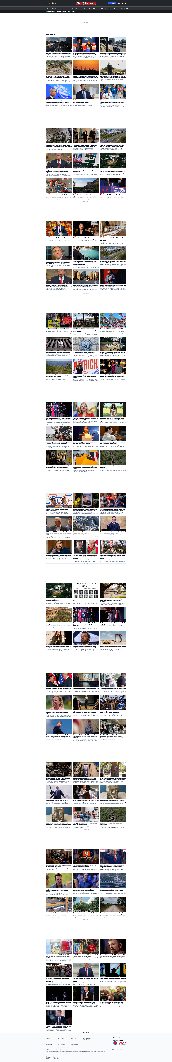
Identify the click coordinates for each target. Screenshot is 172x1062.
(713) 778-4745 (65, 1047)
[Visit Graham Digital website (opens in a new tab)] (56, 1057)
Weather (64, 8)
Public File (48, 1042)
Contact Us (48, 1038)
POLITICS (50, 35)
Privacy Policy (85, 1042)
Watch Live (55, 8)
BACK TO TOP (86, 1032)
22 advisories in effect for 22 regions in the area (65, 11)
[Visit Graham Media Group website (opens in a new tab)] (49, 1057)
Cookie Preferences (74, 1044)
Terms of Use (72, 1042)
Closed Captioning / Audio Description (87, 1039)
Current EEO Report (62, 1042)
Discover (103, 8)
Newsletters (124, 8)
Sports (95, 8)
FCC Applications (61, 1044)
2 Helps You (86, 8)
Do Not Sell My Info (49, 1044)
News (47, 8)
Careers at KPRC (73, 1038)
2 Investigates (75, 8)
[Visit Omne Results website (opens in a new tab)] (119, 1043)
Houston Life (113, 8)
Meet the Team (61, 1038)
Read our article (83, 1051)
